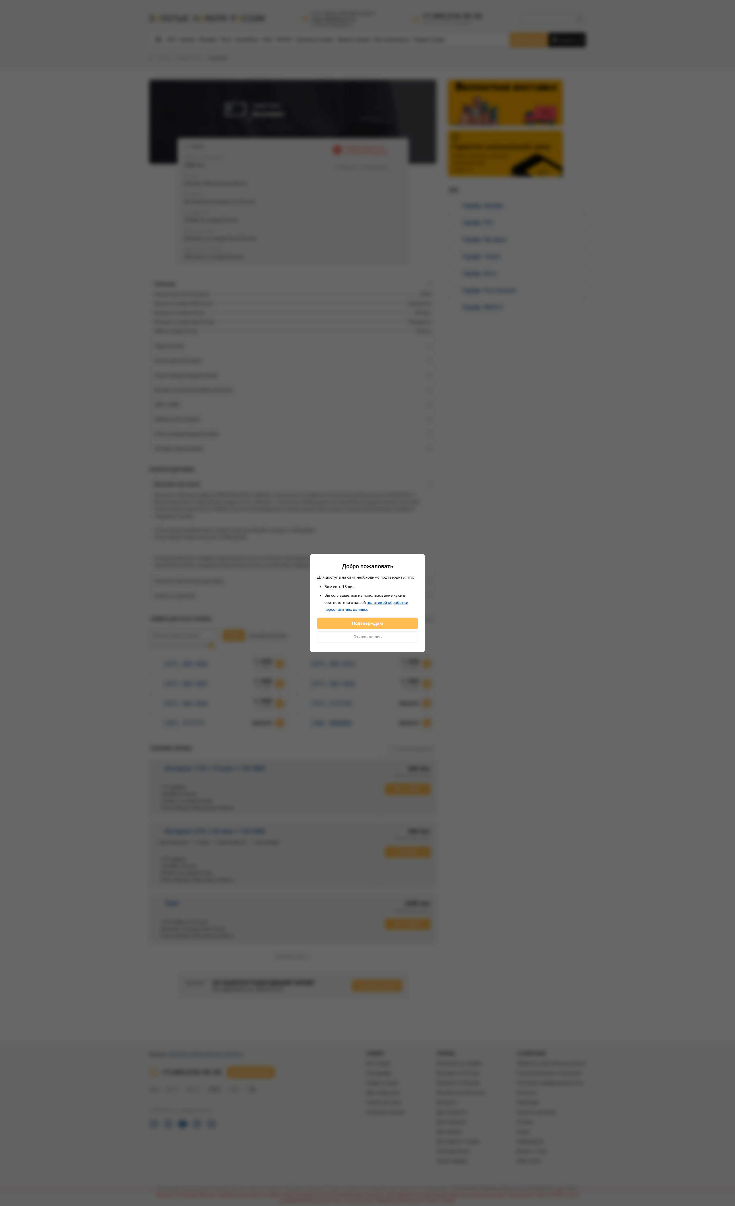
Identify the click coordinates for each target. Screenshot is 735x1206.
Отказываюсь (367, 636)
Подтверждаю (367, 623)
